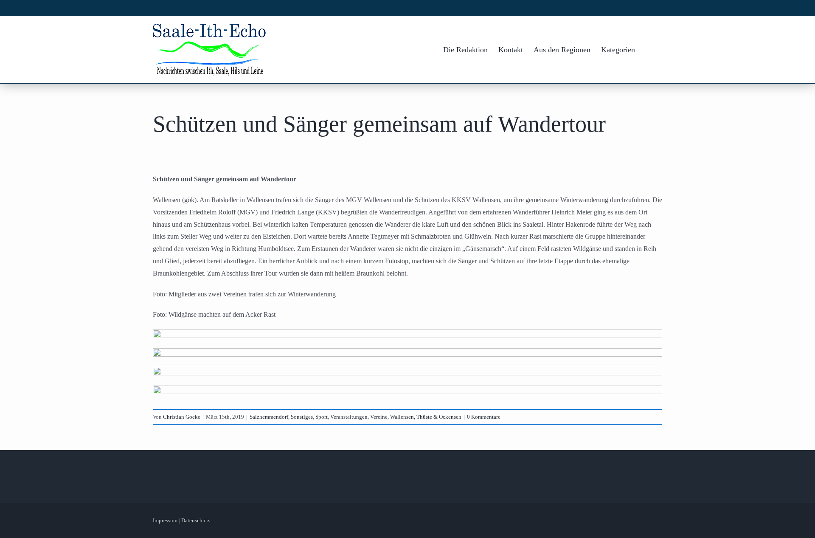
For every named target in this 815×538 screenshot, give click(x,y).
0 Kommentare (483, 417)
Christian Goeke (181, 417)
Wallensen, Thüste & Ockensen (425, 417)
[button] (649, 49)
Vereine (379, 417)
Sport (321, 417)
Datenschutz (195, 520)
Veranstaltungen (349, 417)
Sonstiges (302, 417)
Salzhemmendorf (269, 417)
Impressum (165, 520)
